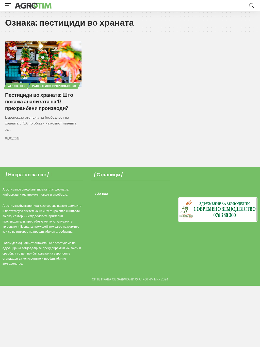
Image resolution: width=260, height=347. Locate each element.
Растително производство (54, 85)
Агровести (16, 85)
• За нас (101, 194)
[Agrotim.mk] (33, 5)
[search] (251, 5)
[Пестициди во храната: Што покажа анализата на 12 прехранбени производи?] (43, 64)
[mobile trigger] (9, 5)
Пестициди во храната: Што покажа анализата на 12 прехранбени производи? (39, 101)
